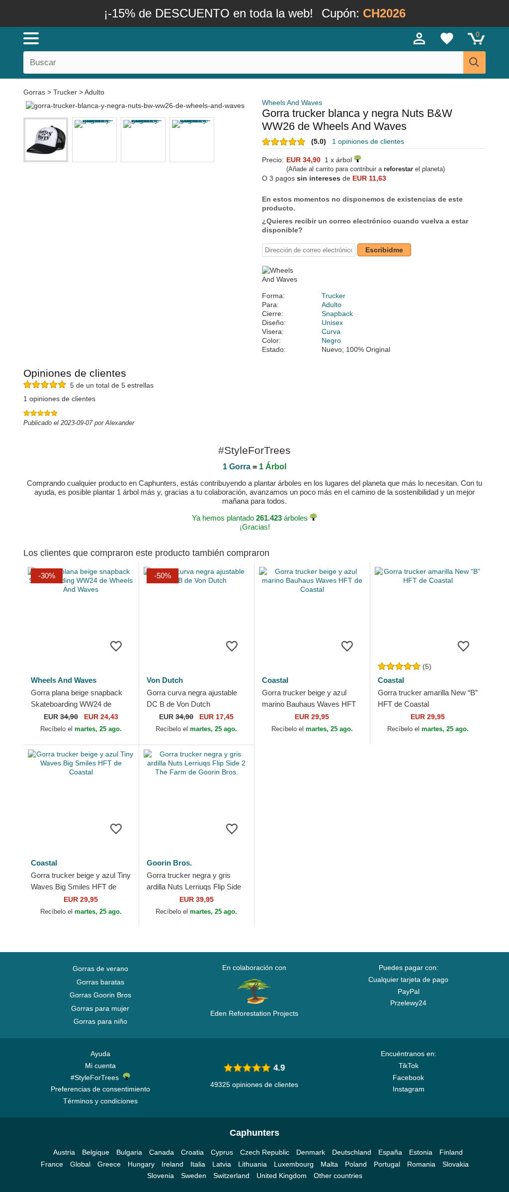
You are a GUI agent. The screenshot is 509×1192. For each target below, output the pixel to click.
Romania (421, 1164)
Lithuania (252, 1164)
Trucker (65, 92)
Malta (329, 1164)
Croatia (192, 1152)
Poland (356, 1164)
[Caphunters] (155, 38)
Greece (109, 1164)
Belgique (95, 1152)
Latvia (221, 1164)
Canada (161, 1152)
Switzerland (231, 1176)
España (390, 1152)
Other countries (338, 1176)
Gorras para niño (100, 1021)
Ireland (172, 1164)
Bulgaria (129, 1152)
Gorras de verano (100, 969)
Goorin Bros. (169, 863)
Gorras (35, 92)
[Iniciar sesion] (419, 38)
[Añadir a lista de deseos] (116, 645)
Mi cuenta (100, 1066)
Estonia (420, 1152)
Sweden (193, 1176)
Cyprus (222, 1152)
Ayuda (100, 1054)
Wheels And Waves (292, 103)
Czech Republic (264, 1152)
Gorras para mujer (100, 1008)
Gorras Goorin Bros (100, 995)
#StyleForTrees (97, 1078)
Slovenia (160, 1176)
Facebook (408, 1078)
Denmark (310, 1152)
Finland (451, 1152)
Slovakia (455, 1164)
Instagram (408, 1089)
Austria (64, 1152)
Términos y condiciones (100, 1101)
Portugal (387, 1164)
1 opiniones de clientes (368, 141)
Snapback (337, 314)
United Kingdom (281, 1176)
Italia (197, 1164)
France (52, 1164)
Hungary (141, 1164)
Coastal (275, 680)
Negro (331, 340)
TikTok (409, 1066)
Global (80, 1164)
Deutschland (351, 1152)
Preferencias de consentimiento (100, 1089)
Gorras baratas (100, 982)
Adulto (94, 92)
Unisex (332, 322)
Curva (331, 331)
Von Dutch (165, 680)
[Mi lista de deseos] (447, 38)
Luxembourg (294, 1164)
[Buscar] (474, 62)
